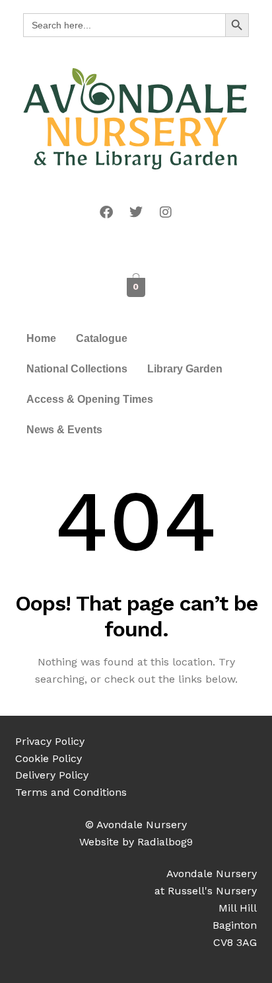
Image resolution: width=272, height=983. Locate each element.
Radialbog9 (165, 841)
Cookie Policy (48, 758)
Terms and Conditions (71, 792)
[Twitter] (136, 212)
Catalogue (101, 338)
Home (41, 338)
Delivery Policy (51, 775)
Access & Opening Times (89, 399)
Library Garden (184, 368)
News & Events (64, 429)
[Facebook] (106, 212)
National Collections (76, 368)
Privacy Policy (50, 741)
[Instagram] (166, 212)
